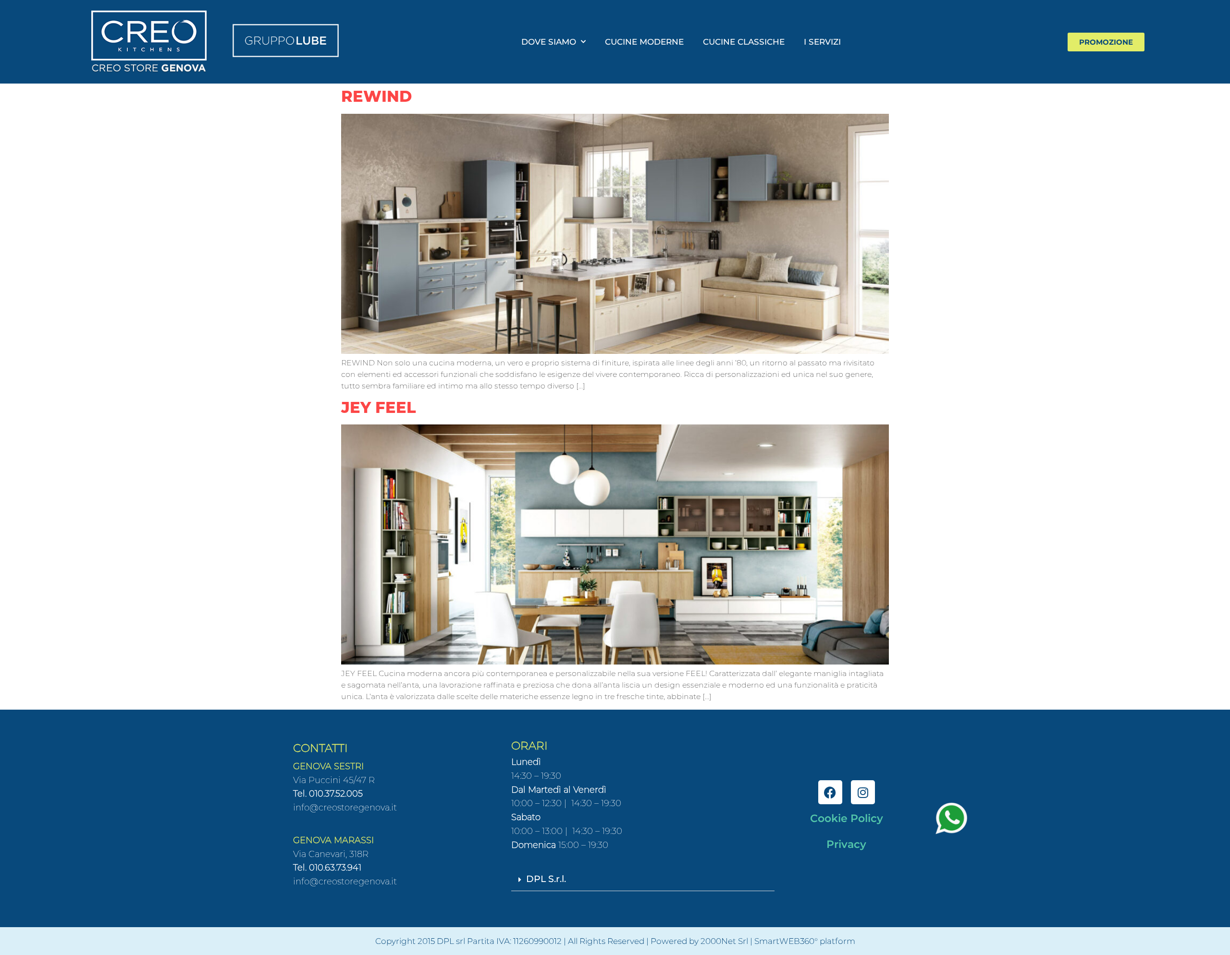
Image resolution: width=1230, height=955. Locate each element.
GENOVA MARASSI (333, 840)
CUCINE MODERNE (644, 42)
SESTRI (348, 766)
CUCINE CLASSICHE (744, 42)
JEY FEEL (378, 407)
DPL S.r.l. (546, 878)
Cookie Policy (846, 818)
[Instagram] (863, 792)
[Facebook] (830, 792)
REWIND (376, 96)
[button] (643, 880)
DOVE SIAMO (548, 42)
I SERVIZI (822, 42)
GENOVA (312, 766)
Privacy (846, 844)
